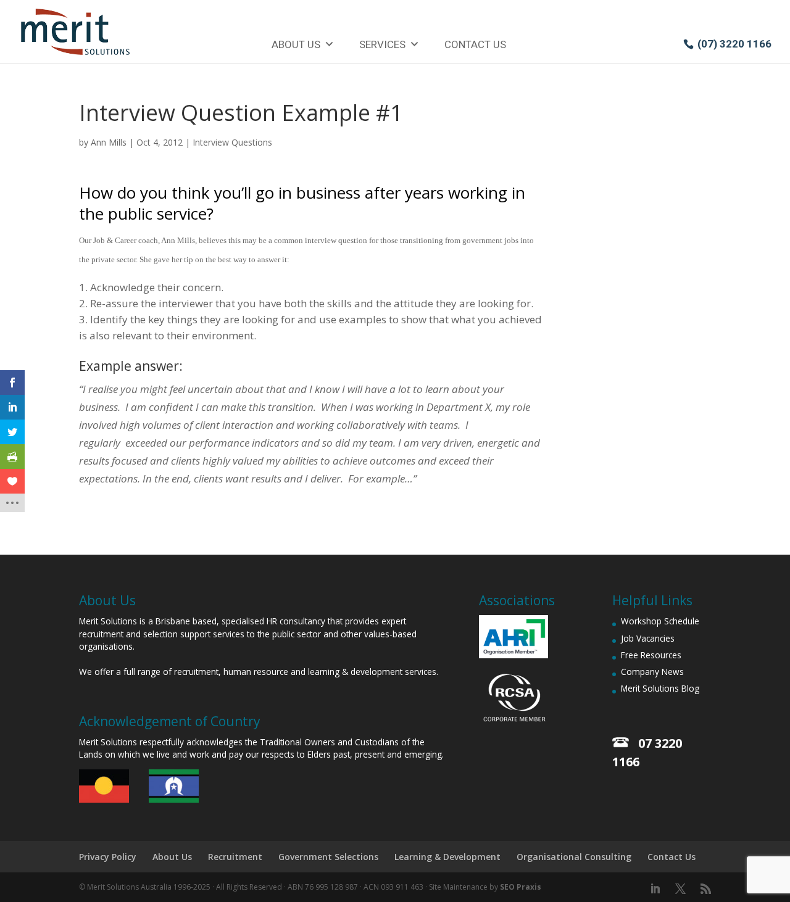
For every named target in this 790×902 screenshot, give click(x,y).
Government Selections (328, 857)
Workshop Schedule (660, 621)
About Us (296, 44)
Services (382, 44)
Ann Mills (109, 142)
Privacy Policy (107, 857)
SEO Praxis (520, 887)
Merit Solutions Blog (660, 688)
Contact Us (475, 44)
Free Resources (651, 655)
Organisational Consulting (574, 857)
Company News (652, 671)
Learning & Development (447, 857)
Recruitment (235, 857)
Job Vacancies (648, 638)
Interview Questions (232, 142)
